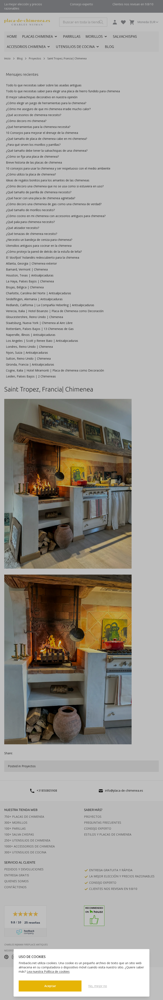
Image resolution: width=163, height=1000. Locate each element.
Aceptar (50, 986)
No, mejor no (97, 986)
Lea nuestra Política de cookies (48, 971)
